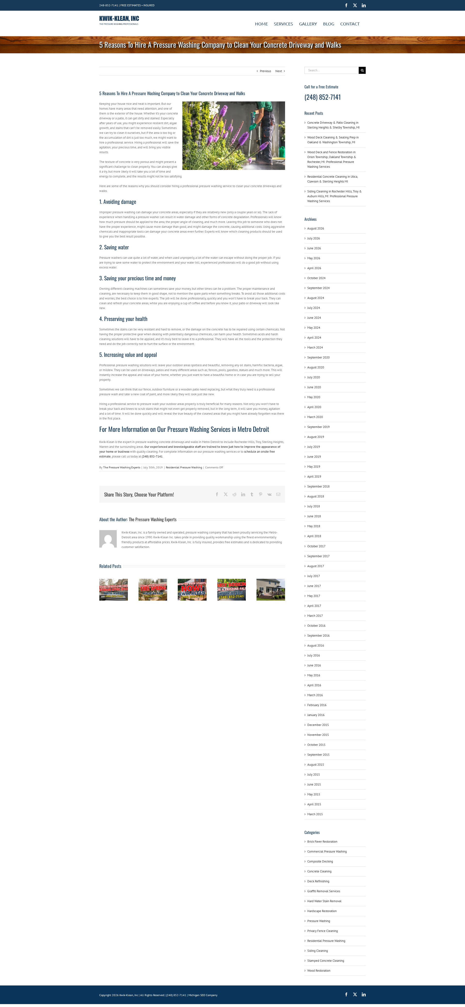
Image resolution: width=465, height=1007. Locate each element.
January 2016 (316, 715)
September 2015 (318, 755)
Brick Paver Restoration (322, 841)
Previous (265, 71)
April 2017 (314, 606)
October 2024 (316, 278)
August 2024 (315, 298)
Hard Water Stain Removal (324, 901)
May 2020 (313, 397)
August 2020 (315, 367)
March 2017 (315, 616)
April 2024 (314, 338)
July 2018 (313, 506)
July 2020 (313, 377)
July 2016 (313, 655)
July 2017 (313, 576)
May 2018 (313, 526)
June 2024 (314, 318)
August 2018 (315, 496)
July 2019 (313, 447)
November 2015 (318, 735)
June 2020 (314, 387)
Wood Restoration (318, 971)
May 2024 (313, 328)
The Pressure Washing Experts (121, 467)
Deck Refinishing (318, 881)
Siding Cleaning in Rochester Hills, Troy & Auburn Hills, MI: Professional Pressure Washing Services (334, 196)
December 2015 (318, 725)
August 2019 (315, 437)
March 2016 (315, 695)
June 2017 (314, 586)
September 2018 (318, 486)
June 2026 (314, 248)
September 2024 (318, 288)
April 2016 (314, 685)
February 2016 (316, 705)
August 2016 (315, 645)
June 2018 (314, 516)
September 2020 (318, 357)
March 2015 (315, 814)
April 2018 (314, 536)
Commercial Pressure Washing (327, 851)
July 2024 (313, 308)
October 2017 (316, 546)
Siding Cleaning (317, 951)
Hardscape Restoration (322, 911)
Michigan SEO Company (202, 995)
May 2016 (313, 675)
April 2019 (314, 476)
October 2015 (316, 745)
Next (278, 71)
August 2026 (315, 228)
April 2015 (314, 804)
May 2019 (313, 467)
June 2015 (314, 784)
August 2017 (315, 566)
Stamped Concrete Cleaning (325, 961)
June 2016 (314, 665)
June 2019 (314, 457)
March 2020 (315, 417)
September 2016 (318, 635)
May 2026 (313, 258)
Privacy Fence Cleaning (322, 931)
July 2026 (313, 238)
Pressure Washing (318, 921)
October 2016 (316, 626)
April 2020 (314, 407)
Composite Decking (320, 861)
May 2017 (313, 596)
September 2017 (318, 556)
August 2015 (315, 765)
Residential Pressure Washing (184, 467)
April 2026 (314, 268)
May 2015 (313, 794)
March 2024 (315, 347)
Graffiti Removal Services (323, 891)
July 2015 (313, 774)
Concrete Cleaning (319, 871)
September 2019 (318, 427)
